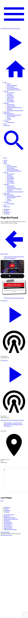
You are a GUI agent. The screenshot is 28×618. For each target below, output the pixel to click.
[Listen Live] (14, 314)
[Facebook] (7, 209)
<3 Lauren (9, 94)
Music (5, 82)
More (2, 500)
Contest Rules (10, 122)
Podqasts (6, 103)
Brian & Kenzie (10, 92)
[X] (6, 210)
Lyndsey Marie (10, 97)
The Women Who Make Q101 (14, 89)
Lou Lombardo (10, 101)
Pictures (9, 119)
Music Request (10, 86)
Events (9, 118)
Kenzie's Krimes (11, 106)
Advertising (7, 125)
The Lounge (7, 112)
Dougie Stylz (10, 98)
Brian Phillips (10, 95)
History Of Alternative (12, 88)
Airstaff (6, 91)
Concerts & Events (8, 113)
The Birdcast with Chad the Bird (15, 110)
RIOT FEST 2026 (11, 116)
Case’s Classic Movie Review (14, 107)
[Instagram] (7, 212)
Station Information (12, 85)
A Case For (9, 109)
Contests (6, 121)
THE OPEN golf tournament (14, 115)
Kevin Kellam (10, 100)
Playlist (9, 83)
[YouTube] (6, 213)
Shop (5, 123)
